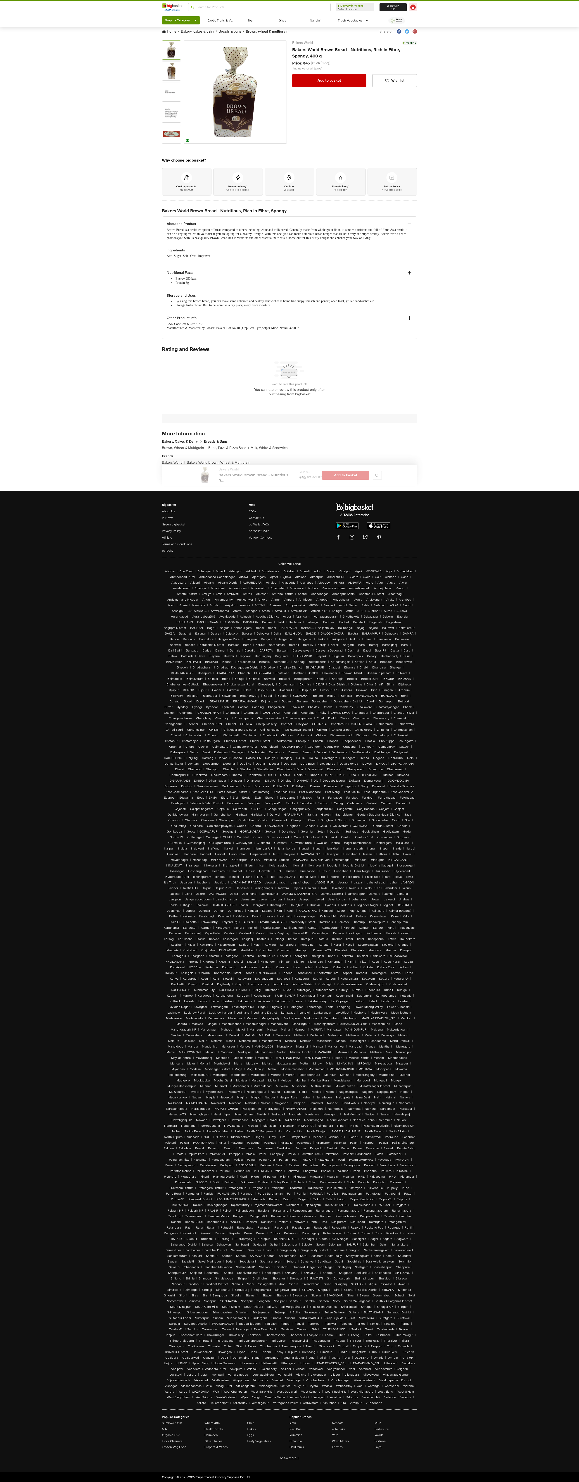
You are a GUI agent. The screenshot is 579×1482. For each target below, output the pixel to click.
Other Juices (213, 1441)
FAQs (252, 511)
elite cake (338, 1429)
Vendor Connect (260, 537)
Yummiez (296, 1435)
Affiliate (167, 537)
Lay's (378, 1447)
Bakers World (302, 43)
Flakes (251, 1429)
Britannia (296, 1441)
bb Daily (167, 551)
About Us (168, 511)
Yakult (379, 1435)
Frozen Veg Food (174, 1447)
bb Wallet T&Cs (259, 531)
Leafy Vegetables (259, 1441)
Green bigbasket (173, 524)
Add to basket (329, 80)
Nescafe (338, 1423)
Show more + (289, 1458)
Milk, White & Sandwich (269, 448)
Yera (335, 1435)
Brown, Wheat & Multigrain (184, 448)
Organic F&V (171, 1435)
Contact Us (256, 518)
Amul (293, 1423)
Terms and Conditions (177, 544)
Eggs (250, 1435)
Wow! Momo (340, 1441)
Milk (164, 1429)
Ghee (251, 1423)
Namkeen (211, 1435)
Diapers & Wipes (216, 1447)
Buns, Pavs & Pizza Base (228, 448)
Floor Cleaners (172, 1441)
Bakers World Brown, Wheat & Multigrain (218, 462)
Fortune (380, 1441)
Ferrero (337, 1447)
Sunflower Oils (172, 1423)
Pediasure (382, 1429)
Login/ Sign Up (393, 7)
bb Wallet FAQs (259, 524)
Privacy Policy (171, 531)
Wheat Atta (212, 1423)
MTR (378, 1423)
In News (167, 518)
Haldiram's (297, 1447)
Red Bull (295, 1429)
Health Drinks (213, 1429)
